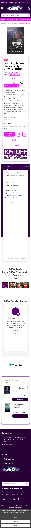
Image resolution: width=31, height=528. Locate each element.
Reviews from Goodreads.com (17, 258)
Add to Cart (20, 399)
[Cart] (29, 8)
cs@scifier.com (8, 445)
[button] (15, 154)
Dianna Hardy (13, 188)
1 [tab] (11, 354)
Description (7, 167)
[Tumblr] (9, 499)
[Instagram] (4, 499)
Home (3, 23)
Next (27, 382)
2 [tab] (14, 354)
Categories (9, 459)
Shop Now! (26, 2)
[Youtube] (13, 499)
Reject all (15, 521)
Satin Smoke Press (15, 193)
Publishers (8, 463)
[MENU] (2, 8)
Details (18, 167)
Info (5, 454)
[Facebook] (18, 499)
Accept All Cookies (15, 525)
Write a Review (18, 79)
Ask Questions (15, 145)
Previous (24, 382)
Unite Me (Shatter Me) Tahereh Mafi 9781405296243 (18, 406)
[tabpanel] (15, 328)
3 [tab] (16, 354)
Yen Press (15, 391)
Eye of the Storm (14, 198)
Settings (15, 518)
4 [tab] (19, 354)
